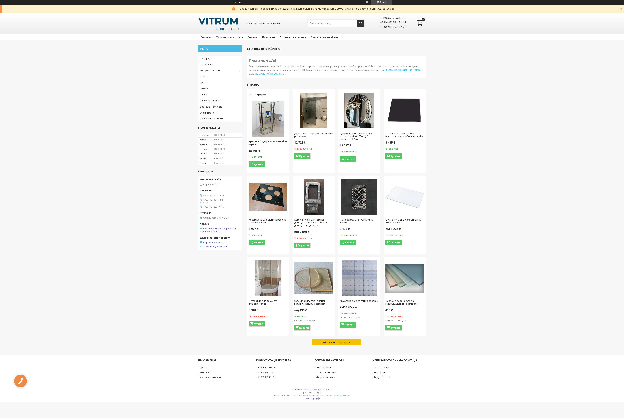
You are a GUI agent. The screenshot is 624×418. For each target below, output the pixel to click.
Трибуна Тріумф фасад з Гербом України (268, 143)
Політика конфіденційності (338, 395)
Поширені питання (210, 100)
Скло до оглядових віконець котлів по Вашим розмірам (310, 302)
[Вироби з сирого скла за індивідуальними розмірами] (404, 278)
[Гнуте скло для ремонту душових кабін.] (268, 278)
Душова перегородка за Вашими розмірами (313, 135)
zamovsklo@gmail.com (215, 246)
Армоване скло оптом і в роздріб (359, 300)
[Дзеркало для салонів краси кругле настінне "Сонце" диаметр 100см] (359, 110)
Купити (258, 164)
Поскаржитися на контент (310, 395)
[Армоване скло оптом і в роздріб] (359, 278)
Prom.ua (328, 389)
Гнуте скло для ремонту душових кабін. (263, 302)
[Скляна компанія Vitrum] (218, 23)
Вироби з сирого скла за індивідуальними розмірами (401, 302)
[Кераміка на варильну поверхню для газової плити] (268, 197)
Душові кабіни (324, 367)
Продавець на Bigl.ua (312, 392)
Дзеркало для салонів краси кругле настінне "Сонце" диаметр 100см (356, 136)
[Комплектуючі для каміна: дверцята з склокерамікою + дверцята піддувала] (313, 197)
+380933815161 (266, 372)
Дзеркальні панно (326, 377)
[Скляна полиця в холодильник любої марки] (404, 197)
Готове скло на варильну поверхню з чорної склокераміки (404, 135)
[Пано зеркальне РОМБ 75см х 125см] (359, 197)
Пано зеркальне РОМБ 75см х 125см (357, 221)
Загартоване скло (326, 372)
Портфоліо (206, 58)
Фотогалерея (207, 64)
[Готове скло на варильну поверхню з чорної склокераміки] (404, 110)
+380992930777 (266, 377)
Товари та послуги (228, 36)
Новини (204, 94)
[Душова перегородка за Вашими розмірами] (313, 110)
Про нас (252, 36)
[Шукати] (360, 23)
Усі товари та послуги (335, 342)
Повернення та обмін (324, 36)
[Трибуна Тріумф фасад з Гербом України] (268, 119)
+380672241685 (266, 367)
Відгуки (204, 88)
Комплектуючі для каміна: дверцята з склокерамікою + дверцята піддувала (310, 222)
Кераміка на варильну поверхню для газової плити (267, 221)
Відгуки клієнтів (382, 377)
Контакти (268, 36)
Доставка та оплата (293, 36)
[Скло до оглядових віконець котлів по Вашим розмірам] (313, 278)
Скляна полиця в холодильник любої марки (403, 221)
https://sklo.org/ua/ (213, 242)
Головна (206, 36)
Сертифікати (207, 112)
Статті (203, 76)
